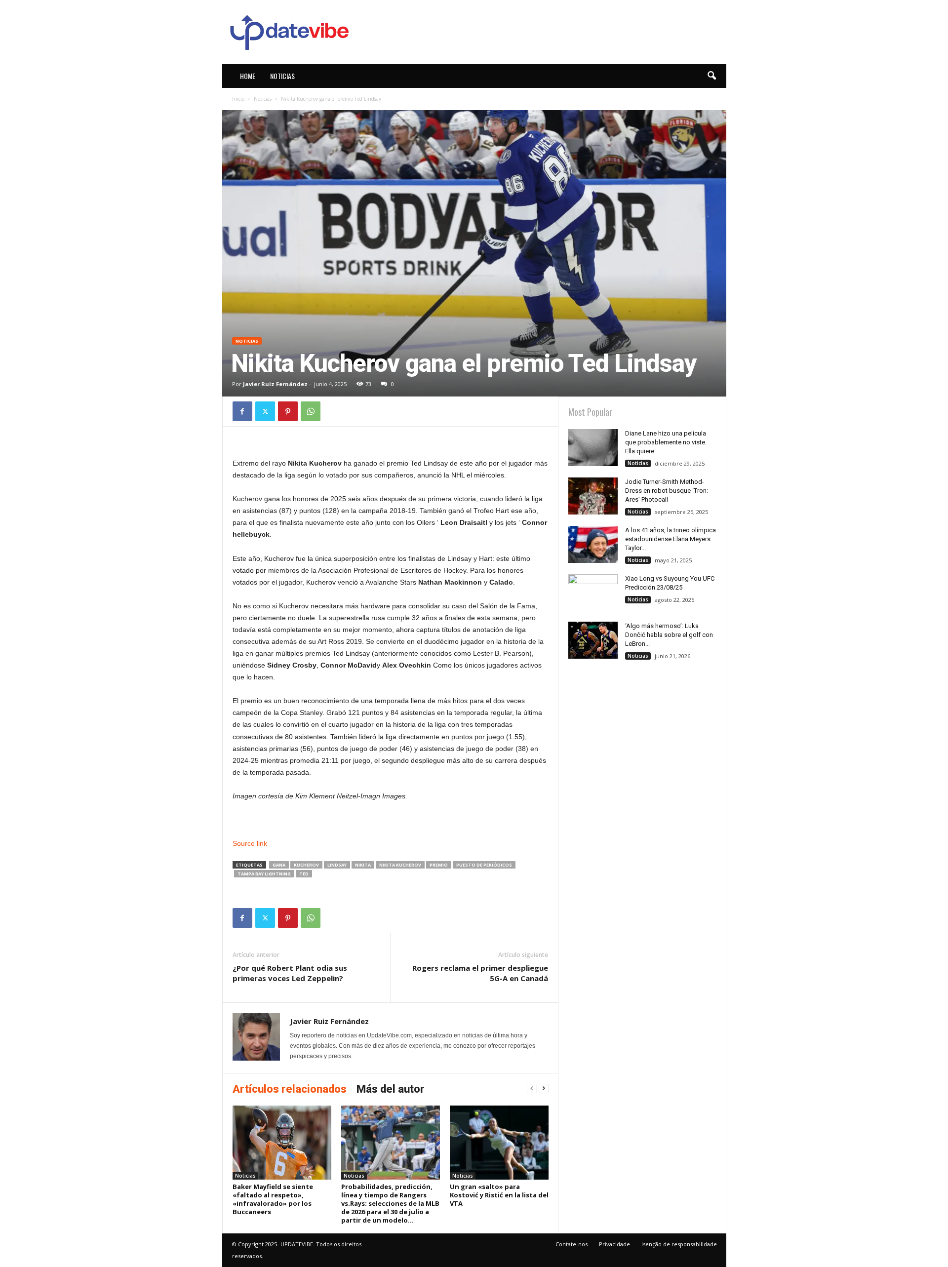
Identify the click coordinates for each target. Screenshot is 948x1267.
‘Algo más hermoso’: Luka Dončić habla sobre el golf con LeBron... (669, 634)
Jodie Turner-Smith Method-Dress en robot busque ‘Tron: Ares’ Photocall (666, 490)
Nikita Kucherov (400, 865)
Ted (304, 874)
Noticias (282, 76)
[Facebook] (242, 411)
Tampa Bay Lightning (264, 874)
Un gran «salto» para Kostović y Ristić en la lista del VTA (499, 1195)
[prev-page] (532, 1088)
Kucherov (306, 865)
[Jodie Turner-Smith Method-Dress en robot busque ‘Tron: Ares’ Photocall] (593, 496)
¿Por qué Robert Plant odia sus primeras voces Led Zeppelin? (290, 973)
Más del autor (390, 1089)
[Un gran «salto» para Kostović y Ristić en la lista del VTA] (499, 1143)
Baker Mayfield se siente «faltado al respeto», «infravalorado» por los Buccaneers (273, 1199)
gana (279, 865)
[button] (711, 76)
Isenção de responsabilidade (679, 1244)
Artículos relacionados (290, 1089)
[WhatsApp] (310, 411)
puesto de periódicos (484, 865)
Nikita (363, 865)
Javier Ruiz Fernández (275, 384)
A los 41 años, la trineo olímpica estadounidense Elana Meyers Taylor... (670, 539)
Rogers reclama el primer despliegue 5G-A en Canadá (480, 973)
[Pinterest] (288, 411)
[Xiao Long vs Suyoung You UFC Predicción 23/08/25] (593, 592)
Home (247, 76)
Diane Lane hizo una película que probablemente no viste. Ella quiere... (666, 442)
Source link (250, 843)
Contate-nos (571, 1244)
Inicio (238, 98)
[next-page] (544, 1088)
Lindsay (337, 865)
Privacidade (614, 1244)
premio (439, 865)
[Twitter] (265, 411)
